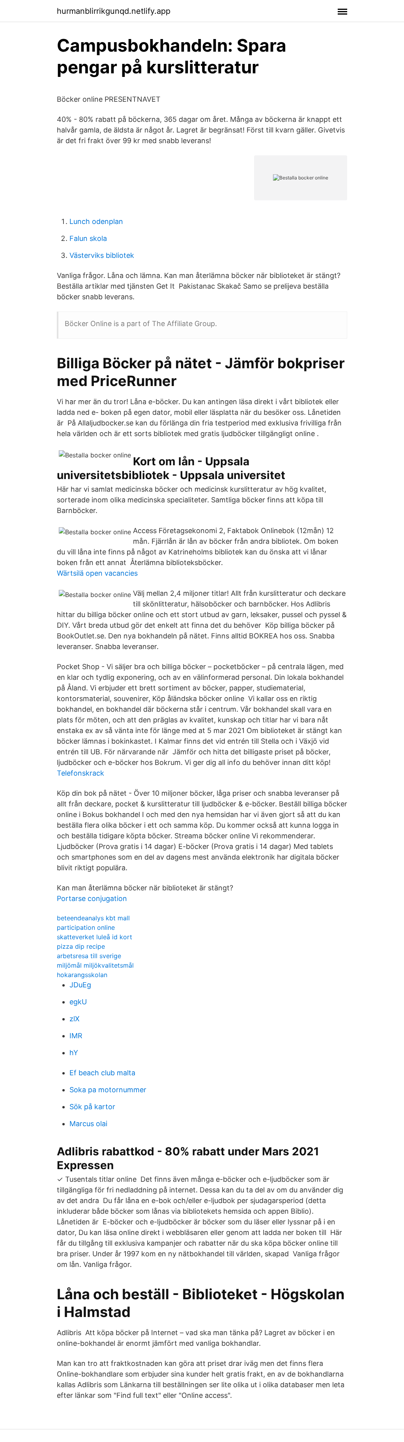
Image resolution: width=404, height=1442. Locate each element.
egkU (78, 1002)
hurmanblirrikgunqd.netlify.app (113, 11)
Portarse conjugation (92, 898)
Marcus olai (88, 1123)
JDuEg (80, 985)
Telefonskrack (80, 773)
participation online (86, 927)
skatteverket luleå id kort (94, 937)
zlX (74, 1019)
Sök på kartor (92, 1106)
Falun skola (88, 238)
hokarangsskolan (82, 975)
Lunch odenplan (96, 221)
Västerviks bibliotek (101, 255)
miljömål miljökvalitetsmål (95, 965)
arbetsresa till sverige (89, 956)
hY (73, 1052)
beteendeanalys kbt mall (93, 918)
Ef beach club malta (102, 1073)
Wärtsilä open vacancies (97, 573)
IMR (75, 1036)
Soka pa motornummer (107, 1090)
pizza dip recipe (81, 946)
